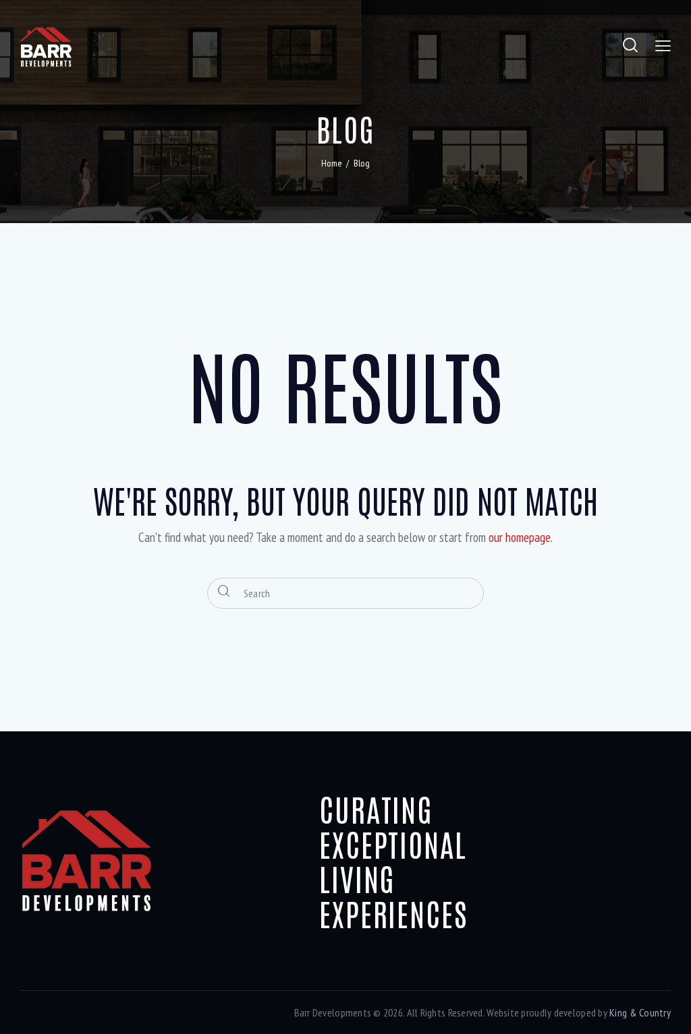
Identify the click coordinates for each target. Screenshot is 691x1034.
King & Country (640, 1012)
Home (331, 163)
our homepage (520, 537)
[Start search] (225, 592)
